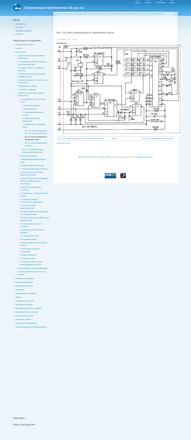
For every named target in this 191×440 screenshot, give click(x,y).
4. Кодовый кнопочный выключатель (30, 120)
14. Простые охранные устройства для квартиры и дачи (34, 219)
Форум (137, 2)
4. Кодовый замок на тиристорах (32, 165)
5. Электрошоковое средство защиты (34, 169)
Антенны (18, 48)
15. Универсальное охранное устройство (31, 225)
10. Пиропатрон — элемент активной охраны (34, 194)
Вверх (114, 138)
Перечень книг (20, 24)
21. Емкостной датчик (28, 255)
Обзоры (18, 297)
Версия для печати (64, 143)
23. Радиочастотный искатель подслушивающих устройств (31, 263)
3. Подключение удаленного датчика (32, 113)
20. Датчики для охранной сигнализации (29, 250)
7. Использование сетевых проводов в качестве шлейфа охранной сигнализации (34, 181)
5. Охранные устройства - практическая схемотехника (32, 81)
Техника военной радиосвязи (26, 323)
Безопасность (20, 52)
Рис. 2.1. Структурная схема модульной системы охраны (32, 151)
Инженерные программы (24, 278)
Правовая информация (24, 31)
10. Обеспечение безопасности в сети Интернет (32, 273)
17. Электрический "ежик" (29, 236)
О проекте (19, 34)
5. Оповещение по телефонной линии (34, 126)
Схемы (172, 2)
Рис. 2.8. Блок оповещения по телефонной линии (36, 138)
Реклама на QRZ (104, 157)
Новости (148, 2)
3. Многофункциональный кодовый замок (33, 160)
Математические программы (26, 293)
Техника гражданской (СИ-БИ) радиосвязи (31, 327)
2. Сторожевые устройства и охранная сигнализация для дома (32, 63)
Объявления (160, 2)
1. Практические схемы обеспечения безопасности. (31, 57)
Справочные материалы (24, 316)
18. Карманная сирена (28, 239)
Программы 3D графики (24, 305)
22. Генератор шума (27, 258)
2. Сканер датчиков (29, 109)
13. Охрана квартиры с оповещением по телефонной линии (34, 213)
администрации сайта (145, 157)
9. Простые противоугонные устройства (30, 188)
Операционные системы (24, 301)
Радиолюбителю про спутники (26, 312)
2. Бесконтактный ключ (28, 156)
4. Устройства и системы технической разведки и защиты (31, 75)
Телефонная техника (23, 319)
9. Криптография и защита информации (32, 268)
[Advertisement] (32, 371)
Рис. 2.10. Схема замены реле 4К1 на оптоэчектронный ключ (36, 132)
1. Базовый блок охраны (31, 105)
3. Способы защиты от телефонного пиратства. (31, 69)
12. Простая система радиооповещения (28, 207)
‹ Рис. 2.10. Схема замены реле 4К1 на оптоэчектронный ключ (80, 138)
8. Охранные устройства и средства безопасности (31, 94)
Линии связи (20, 290)
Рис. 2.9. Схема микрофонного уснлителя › (158, 138)
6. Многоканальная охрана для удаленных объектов (31, 173)
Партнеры (19, 27)
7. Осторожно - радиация (27, 90)
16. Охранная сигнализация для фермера (32, 231)
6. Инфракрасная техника (27, 86)
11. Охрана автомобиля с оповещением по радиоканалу (31, 201)
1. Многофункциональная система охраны (32, 100)
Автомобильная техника (24, 45)
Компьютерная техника (24, 286)
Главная (59, 13)
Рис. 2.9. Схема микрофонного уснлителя (36, 144)
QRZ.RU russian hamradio (87, 157)
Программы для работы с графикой (28, 308)
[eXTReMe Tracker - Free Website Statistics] (123, 177)
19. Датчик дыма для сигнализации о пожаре (33, 244)
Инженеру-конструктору (24, 282)
